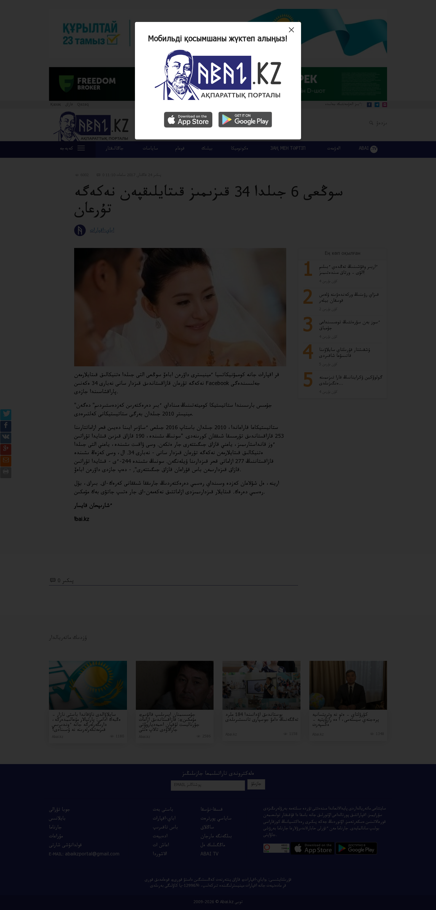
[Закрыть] (293, 32)
